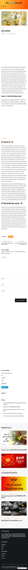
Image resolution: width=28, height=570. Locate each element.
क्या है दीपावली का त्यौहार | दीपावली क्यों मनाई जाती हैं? (7, 243)
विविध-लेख (2, 27)
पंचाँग (2, 448)
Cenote (6, 567)
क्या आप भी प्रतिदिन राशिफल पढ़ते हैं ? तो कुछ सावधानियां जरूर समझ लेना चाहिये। (14, 403)
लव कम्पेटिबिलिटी (4, 551)
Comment (4, 257)
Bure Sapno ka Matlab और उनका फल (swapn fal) (13, 413)
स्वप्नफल (2, 558)
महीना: (2, 380)
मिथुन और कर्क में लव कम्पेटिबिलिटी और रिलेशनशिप (11, 406)
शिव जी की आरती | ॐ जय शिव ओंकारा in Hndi (11, 521)
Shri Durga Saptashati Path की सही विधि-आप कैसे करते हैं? (13, 497)
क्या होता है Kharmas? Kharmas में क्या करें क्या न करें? (20, 243)
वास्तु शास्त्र (3, 518)
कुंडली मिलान (3, 544)
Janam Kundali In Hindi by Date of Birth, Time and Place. (13, 410)
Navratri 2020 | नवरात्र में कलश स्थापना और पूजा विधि (14, 450)
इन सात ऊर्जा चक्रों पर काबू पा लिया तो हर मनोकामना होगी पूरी (13, 416)
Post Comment (21, 300)
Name (3, 278)
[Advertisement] (14, 52)
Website (3, 290)
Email (3, 284)
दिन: (2, 375)
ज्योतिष (2, 547)
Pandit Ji (3, 33)
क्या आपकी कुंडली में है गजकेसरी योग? (9, 473)
